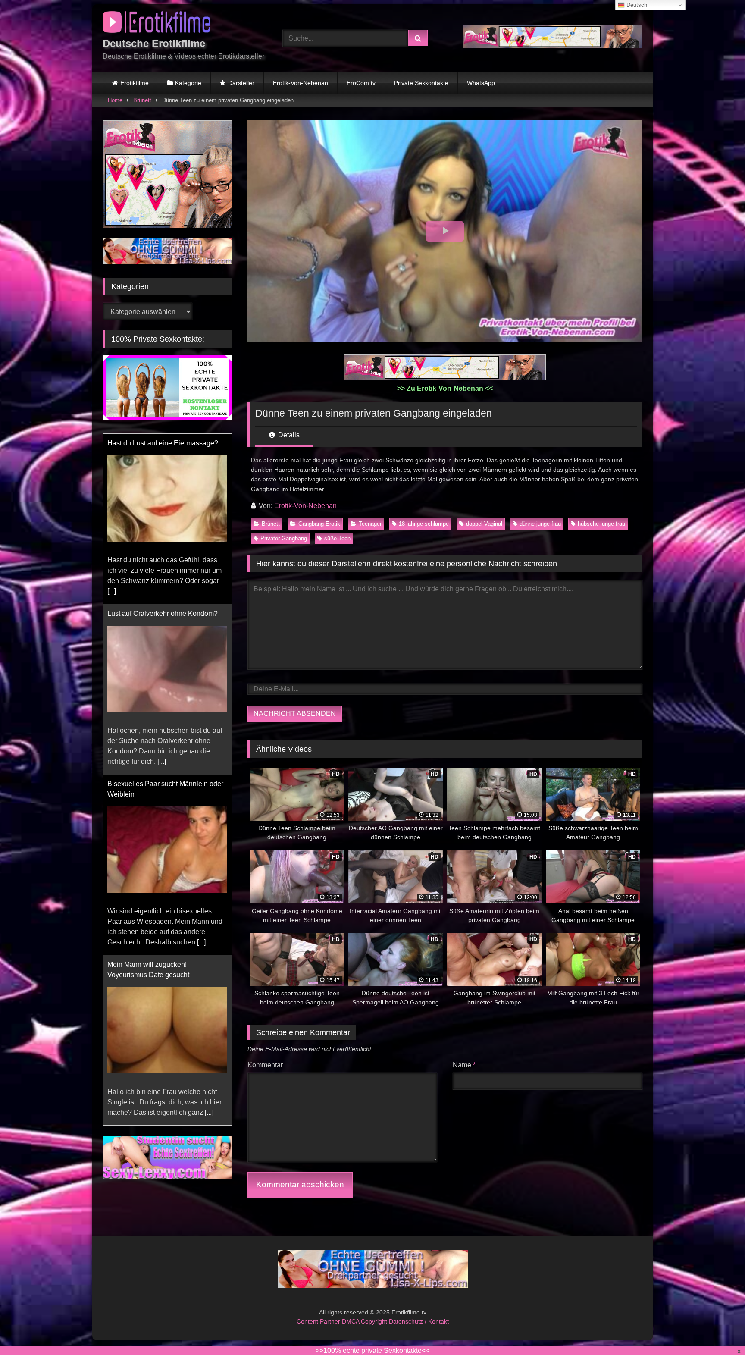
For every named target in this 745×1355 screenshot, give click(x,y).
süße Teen (337, 538)
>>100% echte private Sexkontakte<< (372, 1350)
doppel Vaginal (484, 524)
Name (464, 1065)
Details (288, 435)
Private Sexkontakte (421, 82)
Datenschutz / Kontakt (419, 1321)
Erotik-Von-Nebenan (300, 82)
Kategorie (188, 82)
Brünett (142, 100)
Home (115, 100)
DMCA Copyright (365, 1321)
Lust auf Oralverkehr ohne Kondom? (162, 609)
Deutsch (636, 5)
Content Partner (319, 1321)
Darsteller (241, 82)
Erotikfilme (134, 82)
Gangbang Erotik (319, 524)
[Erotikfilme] (156, 23)
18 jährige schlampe (424, 524)
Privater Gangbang (283, 538)
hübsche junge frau (601, 524)
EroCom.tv (361, 82)
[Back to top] (718, 1329)
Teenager (370, 524)
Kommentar (265, 1065)
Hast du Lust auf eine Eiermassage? (162, 439)
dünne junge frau (540, 524)
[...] (111, 587)
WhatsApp (481, 82)
